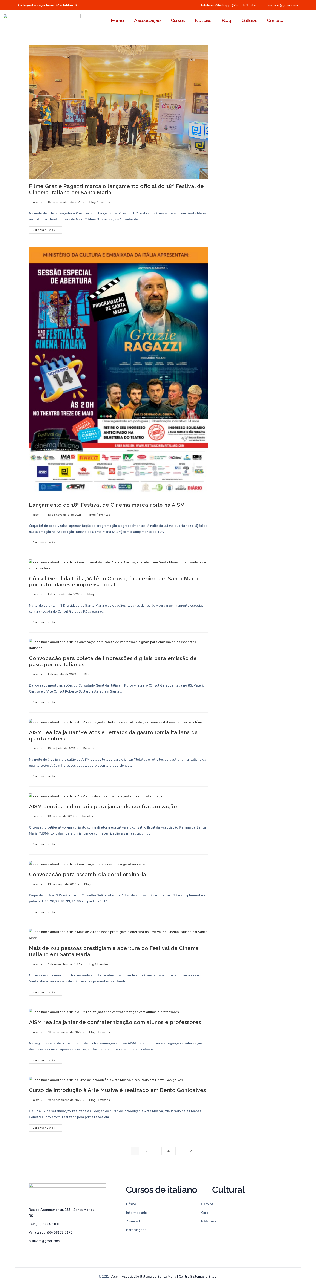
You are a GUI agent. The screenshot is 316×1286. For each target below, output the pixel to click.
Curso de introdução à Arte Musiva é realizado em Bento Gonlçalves (117, 1090)
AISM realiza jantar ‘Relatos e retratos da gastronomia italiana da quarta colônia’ (113, 735)
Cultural (249, 20)
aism (36, 202)
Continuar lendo (47, 229)
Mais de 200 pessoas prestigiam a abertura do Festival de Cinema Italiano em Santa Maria (114, 951)
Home (117, 20)
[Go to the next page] (202, 1151)
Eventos (104, 202)
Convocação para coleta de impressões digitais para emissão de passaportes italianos (113, 661)
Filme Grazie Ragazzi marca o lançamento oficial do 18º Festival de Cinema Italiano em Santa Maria (116, 189)
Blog (226, 20)
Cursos (178, 20)
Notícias (203, 20)
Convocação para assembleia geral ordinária (87, 874)
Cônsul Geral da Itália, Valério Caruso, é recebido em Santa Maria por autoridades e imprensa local (114, 581)
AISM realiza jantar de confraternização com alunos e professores (115, 1022)
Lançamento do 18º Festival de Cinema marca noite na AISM (107, 505)
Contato (275, 20)
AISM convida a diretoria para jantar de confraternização (103, 806)
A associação (147, 20)
